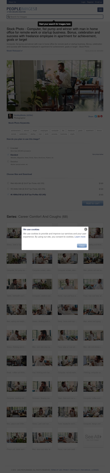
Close (82, 245)
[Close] (86, 229)
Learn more (80, 236)
